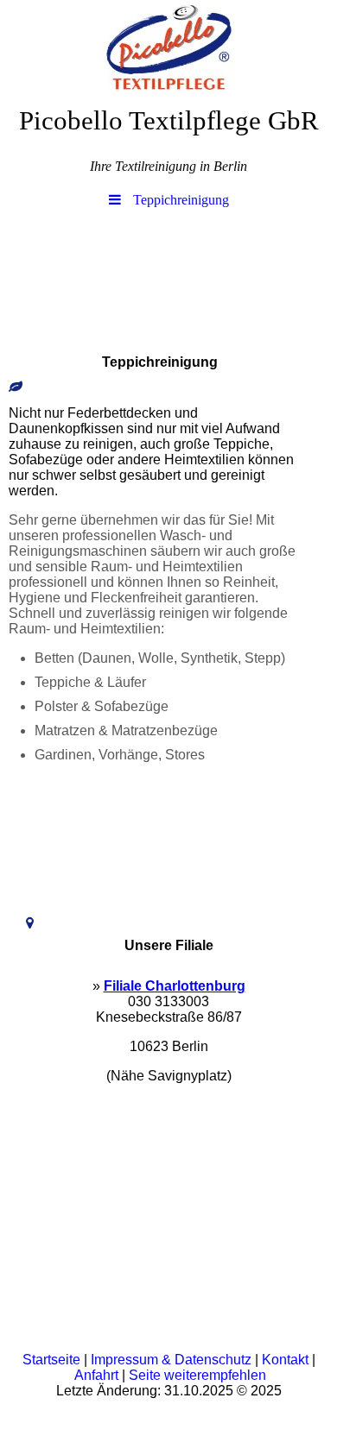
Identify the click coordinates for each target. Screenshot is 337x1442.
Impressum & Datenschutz (171, 1359)
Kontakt (285, 1359)
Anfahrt (96, 1375)
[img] (168, 47)
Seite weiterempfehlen (197, 1375)
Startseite (51, 1359)
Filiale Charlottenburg (174, 986)
